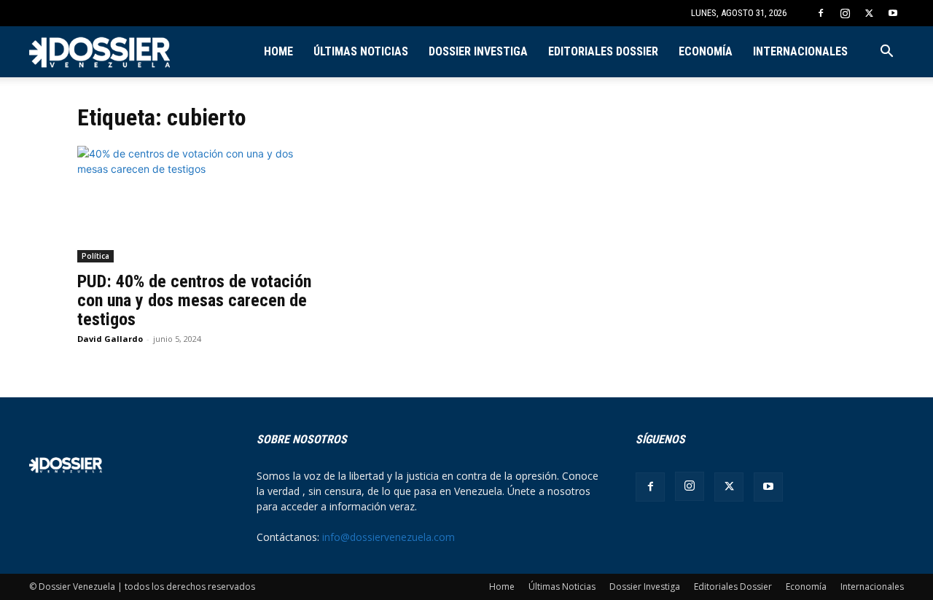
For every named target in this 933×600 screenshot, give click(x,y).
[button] (886, 53)
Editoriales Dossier (603, 51)
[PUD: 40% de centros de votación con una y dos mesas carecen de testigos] (195, 204)
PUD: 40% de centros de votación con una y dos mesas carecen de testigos (194, 300)
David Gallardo (110, 338)
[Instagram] (845, 13)
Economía (706, 51)
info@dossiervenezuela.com (388, 537)
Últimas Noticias (360, 51)
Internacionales (800, 51)
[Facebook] (821, 13)
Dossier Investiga (478, 51)
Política (95, 256)
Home (278, 51)
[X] (869, 13)
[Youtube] (893, 13)
